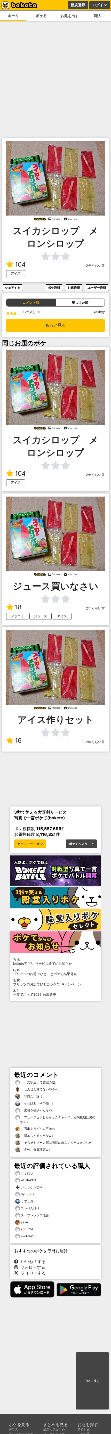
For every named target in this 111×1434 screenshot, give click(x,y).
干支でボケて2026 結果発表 (34, 992)
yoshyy (99, 312)
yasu (24, 1222)
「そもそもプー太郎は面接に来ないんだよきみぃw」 (57, 1142)
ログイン (99, 5)
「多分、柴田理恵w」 (35, 1149)
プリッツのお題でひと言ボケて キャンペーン (47, 982)
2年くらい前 (95, 266)
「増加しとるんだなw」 (37, 1136)
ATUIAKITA (29, 1180)
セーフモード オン (30, 844)
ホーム (13, 15)
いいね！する (32, 1261)
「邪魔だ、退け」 (33, 1096)
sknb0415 (28, 1236)
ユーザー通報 (97, 287)
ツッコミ (17, 616)
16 (18, 740)
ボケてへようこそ (81, 844)
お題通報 (74, 287)
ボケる (41, 15)
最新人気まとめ (54, 1429)
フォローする (31, 1267)
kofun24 (27, 1229)
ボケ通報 (54, 287)
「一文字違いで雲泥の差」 (39, 1082)
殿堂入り (15, 1429)
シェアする (12, 287)
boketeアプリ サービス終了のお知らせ (42, 962)
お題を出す (70, 15)
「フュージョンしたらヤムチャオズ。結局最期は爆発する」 (57, 1119)
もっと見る (55, 325)
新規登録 (78, 5)
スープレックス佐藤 (35, 1215)
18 (18, 607)
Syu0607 (27, 1194)
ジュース (40, 616)
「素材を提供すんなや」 (37, 1110)
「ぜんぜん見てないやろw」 (40, 1089)
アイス (16, 273)
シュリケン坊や (32, 1187)
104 (20, 264)
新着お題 (83, 1429)
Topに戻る (92, 1381)
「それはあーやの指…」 (37, 1103)
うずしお (27, 1201)
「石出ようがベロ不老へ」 (39, 1129)
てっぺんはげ (30, 1208)
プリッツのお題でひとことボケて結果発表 (45, 972)
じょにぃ (27, 1173)
